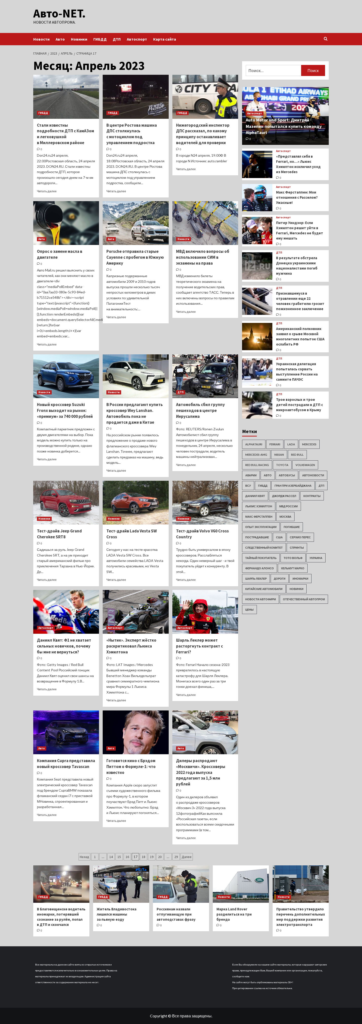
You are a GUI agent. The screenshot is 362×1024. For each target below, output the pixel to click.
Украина (316, 557)
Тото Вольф (293, 557)
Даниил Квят (255, 495)
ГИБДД (100, 39)
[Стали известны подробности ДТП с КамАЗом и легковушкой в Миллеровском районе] (66, 97)
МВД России (288, 506)
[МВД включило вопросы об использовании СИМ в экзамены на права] (205, 223)
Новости (41, 39)
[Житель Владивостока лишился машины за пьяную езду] (121, 884)
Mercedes (309, 444)
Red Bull (297, 454)
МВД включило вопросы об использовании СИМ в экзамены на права (202, 257)
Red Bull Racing (257, 464)
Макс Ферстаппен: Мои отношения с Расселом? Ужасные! (297, 197)
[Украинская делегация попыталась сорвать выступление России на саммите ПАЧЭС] (257, 372)
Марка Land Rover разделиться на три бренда (234, 914)
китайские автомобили (263, 588)
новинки (296, 588)
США (279, 537)
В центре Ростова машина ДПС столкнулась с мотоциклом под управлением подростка (131, 133)
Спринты (297, 547)
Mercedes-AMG (256, 454)
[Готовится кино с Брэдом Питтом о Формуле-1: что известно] (135, 732)
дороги (279, 578)
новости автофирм (260, 599)
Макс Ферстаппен (258, 516)
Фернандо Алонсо (259, 568)
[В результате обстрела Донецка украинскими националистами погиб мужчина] (257, 266)
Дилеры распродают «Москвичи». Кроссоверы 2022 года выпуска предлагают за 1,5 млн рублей (200, 772)
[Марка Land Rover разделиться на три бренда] (241, 884)
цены (249, 609)
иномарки (300, 578)
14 (111, 857)
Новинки (79, 39)
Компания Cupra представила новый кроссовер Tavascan (66, 763)
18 (143, 857)
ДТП (117, 39)
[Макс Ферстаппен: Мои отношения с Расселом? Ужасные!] (257, 197)
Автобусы (287, 475)
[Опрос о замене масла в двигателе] (66, 223)
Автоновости (313, 475)
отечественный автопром (304, 599)
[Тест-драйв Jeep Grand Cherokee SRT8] (66, 503)
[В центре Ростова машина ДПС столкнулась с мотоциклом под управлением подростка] (135, 97)
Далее (187, 857)
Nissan (279, 454)
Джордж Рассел (284, 495)
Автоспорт (137, 39)
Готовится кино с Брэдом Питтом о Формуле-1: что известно (131, 766)
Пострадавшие (257, 537)
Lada (291, 444)
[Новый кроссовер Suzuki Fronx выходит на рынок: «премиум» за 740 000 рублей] (66, 376)
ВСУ (248, 485)
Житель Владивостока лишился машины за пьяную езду (116, 914)
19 (151, 857)
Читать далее (47, 191)
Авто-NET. (59, 13)
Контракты (312, 495)
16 (127, 857)
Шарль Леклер (256, 578)
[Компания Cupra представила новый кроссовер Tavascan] (66, 732)
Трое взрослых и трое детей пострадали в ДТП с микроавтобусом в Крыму (299, 404)
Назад (84, 857)
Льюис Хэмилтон (258, 506)
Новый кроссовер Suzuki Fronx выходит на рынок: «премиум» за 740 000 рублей (65, 410)
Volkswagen (305, 464)
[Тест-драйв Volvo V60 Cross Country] (205, 503)
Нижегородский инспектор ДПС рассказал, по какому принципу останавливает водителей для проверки (203, 133)
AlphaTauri (253, 444)
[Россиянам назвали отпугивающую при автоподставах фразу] (181, 884)
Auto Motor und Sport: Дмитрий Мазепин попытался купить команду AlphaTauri (284, 126)
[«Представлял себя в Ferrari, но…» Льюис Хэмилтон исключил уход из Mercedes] (257, 164)
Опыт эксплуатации (261, 526)
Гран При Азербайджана (293, 485)
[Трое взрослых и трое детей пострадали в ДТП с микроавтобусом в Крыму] (257, 405)
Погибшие (292, 526)
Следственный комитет (264, 547)
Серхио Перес (300, 537)
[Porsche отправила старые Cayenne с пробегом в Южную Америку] (135, 223)
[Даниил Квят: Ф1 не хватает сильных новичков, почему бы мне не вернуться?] (66, 612)
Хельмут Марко (292, 568)
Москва (285, 516)
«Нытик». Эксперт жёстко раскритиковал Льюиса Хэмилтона (131, 646)
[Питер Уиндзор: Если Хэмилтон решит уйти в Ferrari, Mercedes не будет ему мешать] (257, 230)
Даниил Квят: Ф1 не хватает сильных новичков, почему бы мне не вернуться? (64, 646)
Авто (60, 39)
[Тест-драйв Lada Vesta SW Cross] (135, 503)
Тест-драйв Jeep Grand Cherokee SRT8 (59, 534)
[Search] (326, 39)
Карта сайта (164, 39)
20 (160, 857)
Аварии (251, 475)
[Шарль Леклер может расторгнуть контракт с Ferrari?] (205, 612)
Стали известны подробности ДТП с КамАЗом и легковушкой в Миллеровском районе (65, 133)
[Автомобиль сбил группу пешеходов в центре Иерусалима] (205, 376)
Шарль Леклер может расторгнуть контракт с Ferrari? (199, 646)
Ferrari (274, 444)
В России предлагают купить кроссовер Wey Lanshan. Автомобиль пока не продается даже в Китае (134, 413)
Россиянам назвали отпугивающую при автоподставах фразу (176, 914)
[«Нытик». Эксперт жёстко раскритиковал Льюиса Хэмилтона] (135, 612)
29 (176, 857)
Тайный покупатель (261, 557)
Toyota (282, 464)
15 (119, 857)
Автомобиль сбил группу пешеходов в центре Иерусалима (200, 410)
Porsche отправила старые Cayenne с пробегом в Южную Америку (135, 257)
